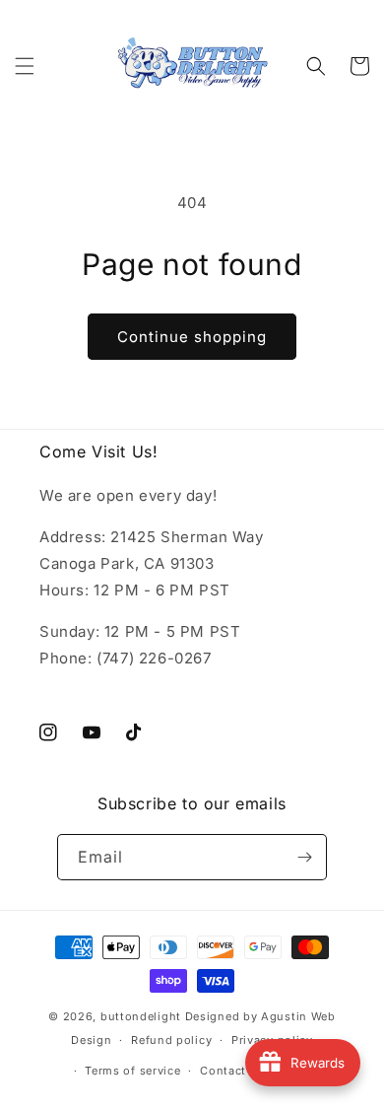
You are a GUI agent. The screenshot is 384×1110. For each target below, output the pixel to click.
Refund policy (171, 1040)
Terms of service (132, 1070)
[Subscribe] (304, 857)
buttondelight (140, 1016)
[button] (24, 66)
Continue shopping (192, 336)
